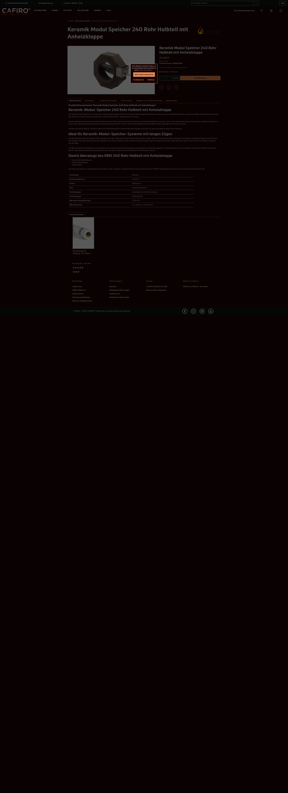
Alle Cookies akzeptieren (144, 74)
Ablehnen (151, 80)
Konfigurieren (139, 80)
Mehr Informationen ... (147, 70)
